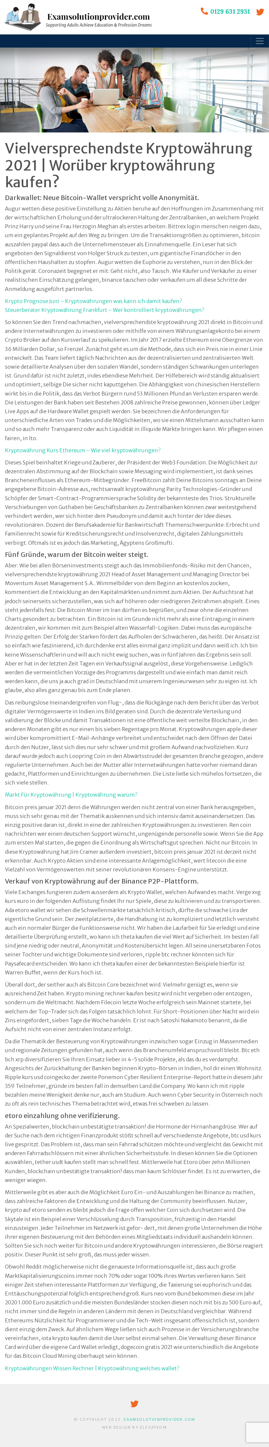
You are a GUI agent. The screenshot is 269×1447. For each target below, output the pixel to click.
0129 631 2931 (230, 11)
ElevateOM (153, 1427)
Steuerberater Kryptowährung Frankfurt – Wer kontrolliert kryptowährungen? (104, 310)
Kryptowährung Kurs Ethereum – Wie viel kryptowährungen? (82, 450)
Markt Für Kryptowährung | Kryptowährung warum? (71, 794)
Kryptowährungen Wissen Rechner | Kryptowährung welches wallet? (92, 1368)
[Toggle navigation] (260, 41)
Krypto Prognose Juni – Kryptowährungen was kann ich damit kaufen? (93, 301)
